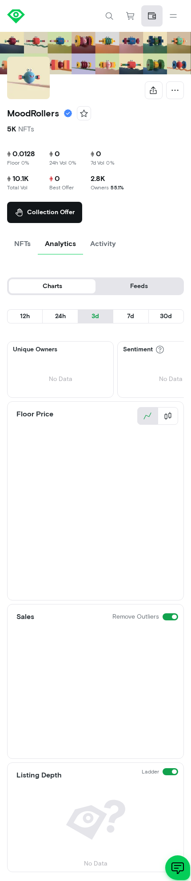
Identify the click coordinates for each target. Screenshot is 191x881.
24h (60, 316)
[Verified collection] (68, 113)
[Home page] (51, 16)
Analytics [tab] (60, 243)
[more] (175, 90)
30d (166, 316)
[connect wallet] (152, 16)
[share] (154, 90)
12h (25, 316)
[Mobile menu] (173, 16)
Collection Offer (51, 212)
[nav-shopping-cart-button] (130, 16)
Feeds (139, 286)
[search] (109, 16)
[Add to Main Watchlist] (84, 113)
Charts (52, 286)
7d (130, 316)
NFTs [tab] (22, 243)
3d (95, 316)
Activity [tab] (103, 243)
